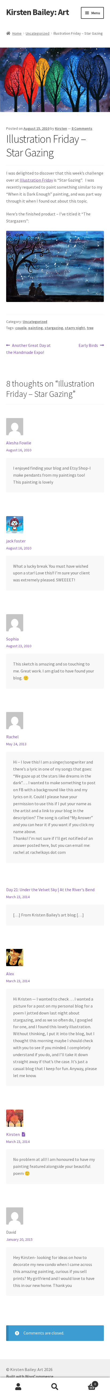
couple (20, 327)
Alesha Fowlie (18, 442)
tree (90, 327)
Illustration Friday (36, 180)
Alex (10, 973)
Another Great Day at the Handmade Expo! (28, 348)
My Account (18, 1387)
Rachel (12, 736)
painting (35, 327)
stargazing (54, 327)
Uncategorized (37, 33)
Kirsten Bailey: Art (37, 12)
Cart (84, 1382)
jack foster (16, 541)
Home (17, 33)
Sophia (12, 639)
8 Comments (82, 128)
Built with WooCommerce (29, 1376)
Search (55, 1387)
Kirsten (61, 128)
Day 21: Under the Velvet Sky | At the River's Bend (50, 889)
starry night (75, 327)
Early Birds (88, 345)
